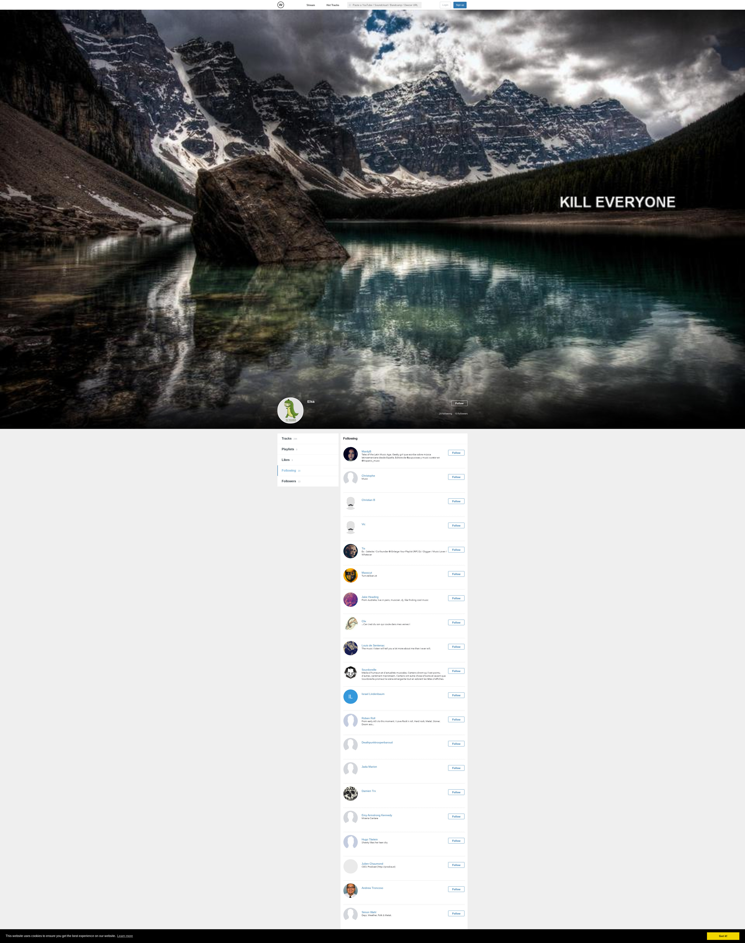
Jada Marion (369, 766)
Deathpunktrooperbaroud (377, 742)
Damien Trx (369, 790)
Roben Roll (368, 718)
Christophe (368, 475)
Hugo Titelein (370, 839)
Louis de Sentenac (373, 645)
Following (291, 470)
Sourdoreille (369, 669)
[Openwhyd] (280, 5)
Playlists (289, 449)
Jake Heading (370, 596)
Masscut (367, 572)
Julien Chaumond (372, 863)
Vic (363, 524)
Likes (287, 460)
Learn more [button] (125, 936)
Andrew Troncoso (372, 887)
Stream (311, 5)
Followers (291, 481)
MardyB (366, 451)
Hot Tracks (333, 5)
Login (445, 5)
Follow (459, 403)
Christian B (368, 499)
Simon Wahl (369, 912)
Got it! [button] (723, 936)
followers (461, 413)
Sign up (460, 5)
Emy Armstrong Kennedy (377, 815)
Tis (363, 548)
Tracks (289, 438)
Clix (364, 621)
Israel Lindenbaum (373, 693)
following (445, 413)
